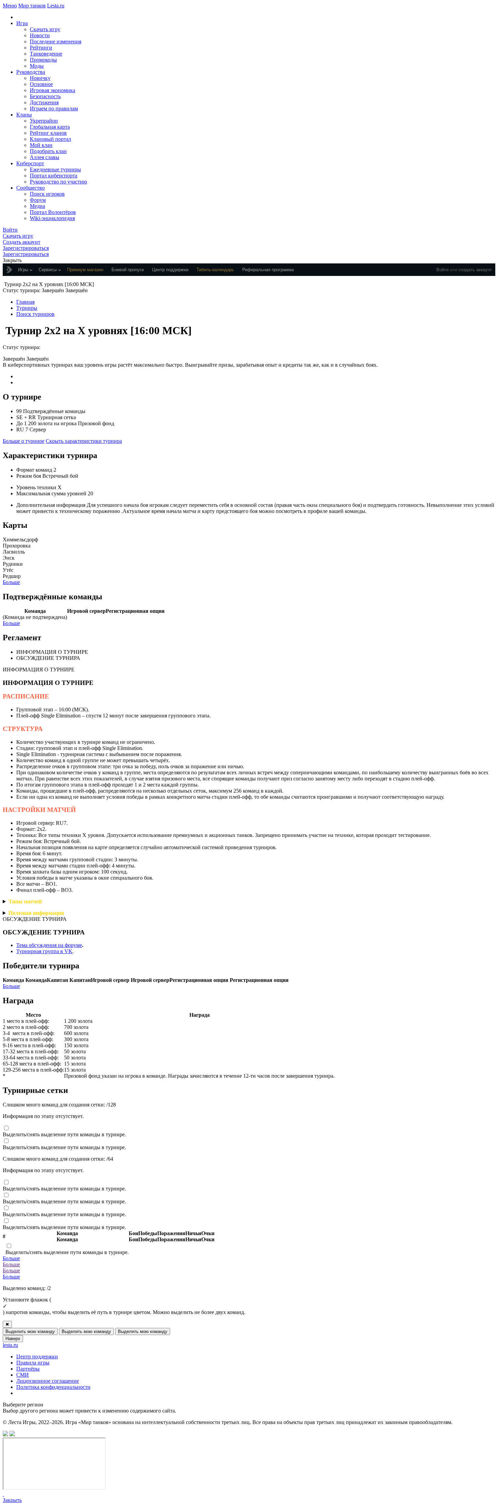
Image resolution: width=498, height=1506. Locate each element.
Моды (37, 66)
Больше (11, 582)
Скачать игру (45, 29)
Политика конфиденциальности (53, 1387)
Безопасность (45, 96)
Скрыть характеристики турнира (84, 441)
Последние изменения (55, 41)
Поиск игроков (47, 194)
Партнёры (28, 1369)
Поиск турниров (35, 314)
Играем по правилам (54, 108)
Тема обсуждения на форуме (49, 945)
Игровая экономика (52, 90)
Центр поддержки (37, 1356)
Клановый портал (50, 139)
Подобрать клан (48, 151)
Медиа (37, 206)
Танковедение (46, 54)
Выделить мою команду (30, 1331)
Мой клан (41, 145)
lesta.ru (10, 1345)
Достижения (44, 102)
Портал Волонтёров (53, 212)
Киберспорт (30, 163)
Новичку (40, 78)
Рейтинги (41, 47)
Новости (40, 35)
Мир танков (32, 5)
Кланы (24, 114)
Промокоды (43, 60)
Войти (442, 269)
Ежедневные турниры (55, 169)
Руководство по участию (58, 182)
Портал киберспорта (53, 175)
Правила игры (32, 1362)
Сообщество (30, 188)
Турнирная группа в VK (44, 951)
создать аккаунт (475, 269)
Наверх (12, 1338)
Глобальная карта (50, 127)
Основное (41, 84)
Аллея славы (44, 157)
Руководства (30, 72)
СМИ (22, 1375)
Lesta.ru (55, 5)
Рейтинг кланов (48, 133)
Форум (38, 200)
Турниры (26, 308)
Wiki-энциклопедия (52, 218)
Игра (22, 23)
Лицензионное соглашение (47, 1381)
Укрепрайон (44, 121)
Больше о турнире (23, 441)
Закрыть (12, 1500)
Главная (25, 302)
